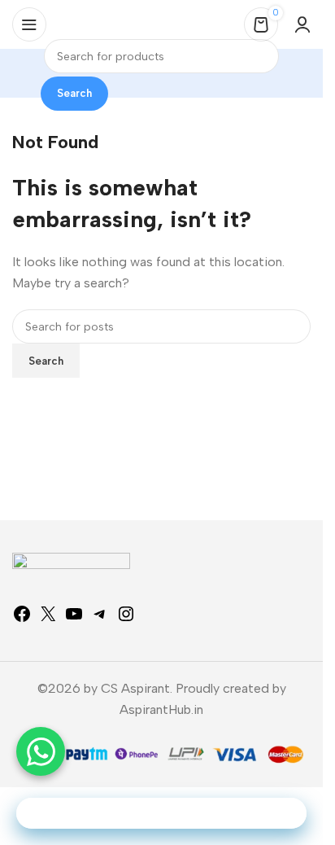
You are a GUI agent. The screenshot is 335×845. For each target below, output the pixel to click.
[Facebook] (22, 619)
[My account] (302, 24)
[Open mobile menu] (29, 24)
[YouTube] (74, 619)
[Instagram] (126, 619)
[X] (48, 619)
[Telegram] (100, 619)
